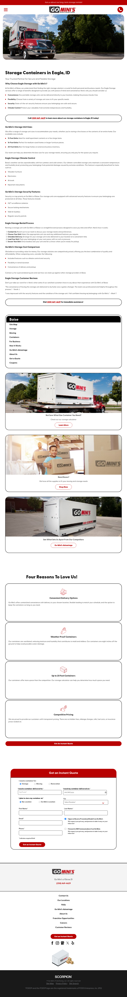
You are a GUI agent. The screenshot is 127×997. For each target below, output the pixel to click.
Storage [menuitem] (12, 329)
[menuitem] (63, 896)
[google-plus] (62, 944)
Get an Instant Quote (32, 845)
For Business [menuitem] (14, 342)
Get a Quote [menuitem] (14, 359)
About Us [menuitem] (13, 354)
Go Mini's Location (48, 802)
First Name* (23, 809)
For (65, 799)
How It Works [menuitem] (15, 346)
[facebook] (52, 944)
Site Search (74, 984)
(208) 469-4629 (63, 884)
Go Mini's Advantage (64, 909)
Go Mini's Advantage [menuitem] (18, 350)
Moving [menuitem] (12, 333)
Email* (21, 819)
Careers (63, 923)
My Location (27, 802)
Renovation (55, 784)
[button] (6, 9)
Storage (25, 784)
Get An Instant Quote (63, 744)
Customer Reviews (63, 927)
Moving (39, 784)
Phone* (22, 829)
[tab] (113, 328)
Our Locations (63, 900)
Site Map (50, 984)
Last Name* (68, 809)
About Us (63, 914)
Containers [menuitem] (14, 337)
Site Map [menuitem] (13, 325)
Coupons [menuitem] (13, 363)
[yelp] (73, 944)
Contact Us (63, 896)
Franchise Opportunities (63, 918)
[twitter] (67, 944)
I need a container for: (27, 781)
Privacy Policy (61, 984)
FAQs (63, 905)
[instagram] (57, 944)
